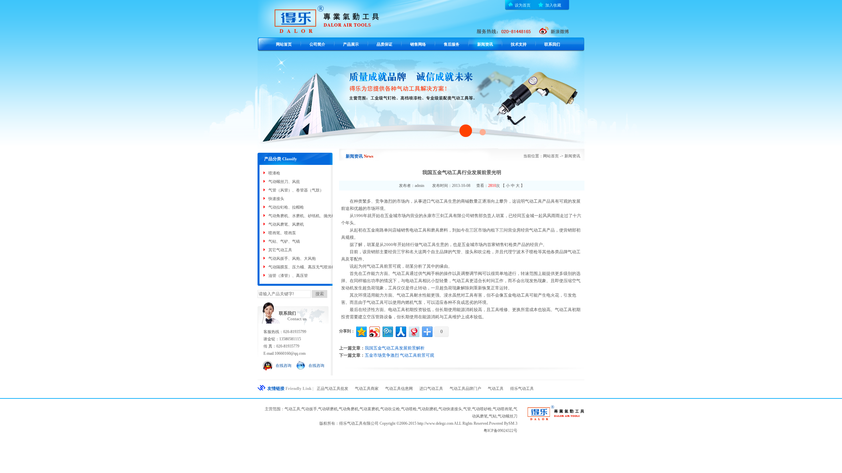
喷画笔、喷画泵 (282, 233)
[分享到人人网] (400, 331)
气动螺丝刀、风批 (284, 181)
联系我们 (552, 44)
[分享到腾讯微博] (387, 331)
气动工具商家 (367, 388)
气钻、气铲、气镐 (284, 241)
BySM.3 (510, 423)
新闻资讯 (485, 44)
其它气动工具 (280, 250)
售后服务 (451, 44)
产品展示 (351, 44)
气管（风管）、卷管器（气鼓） (296, 190)
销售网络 (418, 44)
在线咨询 (283, 365)
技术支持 (519, 44)
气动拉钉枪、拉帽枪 (286, 207)
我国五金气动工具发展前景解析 (395, 348)
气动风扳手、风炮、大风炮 (292, 258)
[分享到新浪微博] (374, 331)
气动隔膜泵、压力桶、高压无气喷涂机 (301, 267)
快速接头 (276, 198)
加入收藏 (553, 5)
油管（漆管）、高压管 (288, 275)
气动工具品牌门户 (465, 388)
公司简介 (317, 44)
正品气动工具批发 (332, 388)
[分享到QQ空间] (361, 331)
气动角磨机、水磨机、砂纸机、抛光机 (301, 216)
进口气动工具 (431, 388)
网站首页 (284, 44)
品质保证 (384, 44)
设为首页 (523, 5)
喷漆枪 (274, 173)
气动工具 (496, 388)
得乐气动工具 (522, 388)
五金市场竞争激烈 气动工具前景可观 (399, 355)
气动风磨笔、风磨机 (286, 224)
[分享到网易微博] (414, 331)
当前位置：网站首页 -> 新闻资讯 (551, 156)
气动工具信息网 (399, 388)
